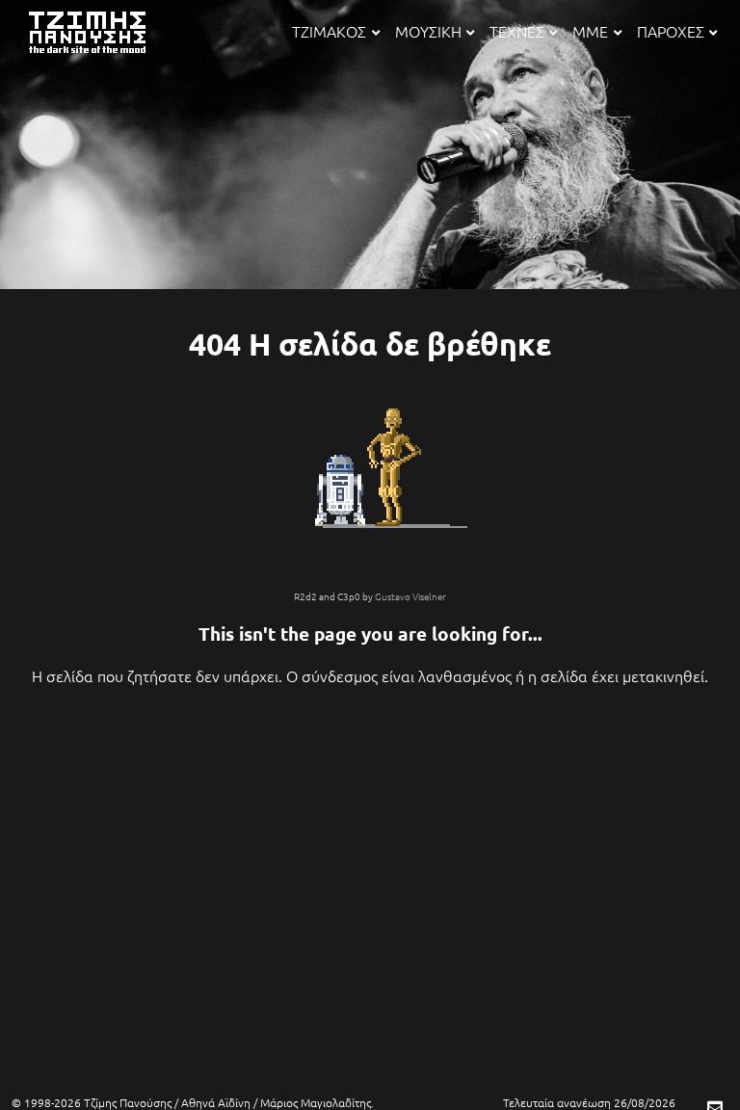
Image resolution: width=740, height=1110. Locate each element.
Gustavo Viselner (410, 596)
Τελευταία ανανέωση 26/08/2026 (589, 1102)
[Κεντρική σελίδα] (100, 55)
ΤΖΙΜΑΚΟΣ (329, 30)
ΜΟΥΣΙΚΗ (428, 30)
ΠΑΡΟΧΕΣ (670, 30)
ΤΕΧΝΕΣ (516, 30)
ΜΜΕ (590, 30)
